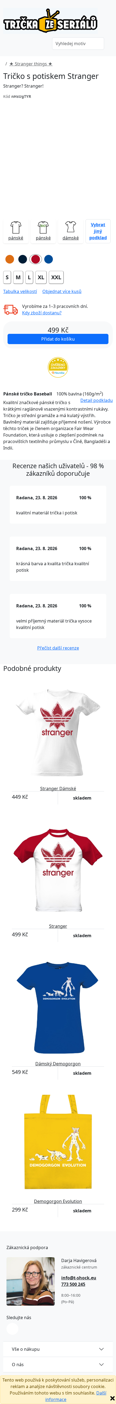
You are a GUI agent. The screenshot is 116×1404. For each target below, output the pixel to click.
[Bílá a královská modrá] (48, 259)
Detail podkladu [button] (96, 400)
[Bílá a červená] (35, 259)
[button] (98, 231)
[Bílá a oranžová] (9, 259)
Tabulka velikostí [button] (20, 291)
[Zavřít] (112, 1398)
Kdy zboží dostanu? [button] (42, 313)
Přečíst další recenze (58, 648)
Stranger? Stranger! (23, 86)
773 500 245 (73, 1284)
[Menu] (40, 44)
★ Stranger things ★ (31, 64)
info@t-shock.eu (78, 1278)
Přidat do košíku (58, 339)
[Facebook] (12, 1329)
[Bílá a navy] (22, 259)
